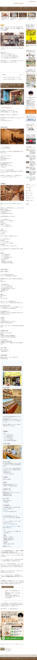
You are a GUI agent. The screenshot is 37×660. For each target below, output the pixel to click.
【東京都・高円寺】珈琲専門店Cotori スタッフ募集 (12, 79)
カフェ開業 (20, 7)
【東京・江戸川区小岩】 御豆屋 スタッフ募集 (11, 77)
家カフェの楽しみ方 (30, 201)
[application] (31, 141)
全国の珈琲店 (5, 7)
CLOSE (21, 74)
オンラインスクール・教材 (30, 188)
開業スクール (27, 7)
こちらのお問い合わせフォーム (8, 526)
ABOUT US (4, 10)
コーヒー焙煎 (12, 7)
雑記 (33, 7)
